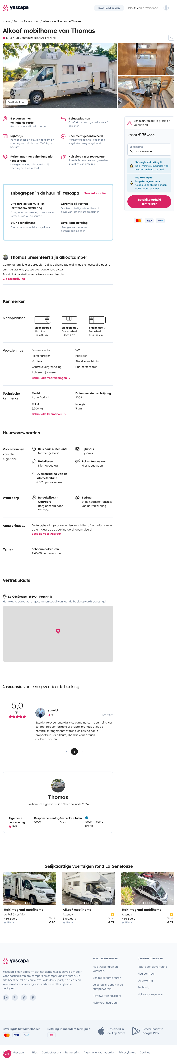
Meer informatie (95, 193)
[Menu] (169, 8)
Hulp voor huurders (105, 1002)
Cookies (145, 1052)
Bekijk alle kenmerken (47, 414)
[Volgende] (52, 888)
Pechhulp (143, 987)
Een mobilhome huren (107, 977)
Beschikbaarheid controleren (149, 201)
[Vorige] (7, 888)
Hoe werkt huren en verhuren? (105, 969)
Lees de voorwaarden (47, 533)
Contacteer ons (52, 1052)
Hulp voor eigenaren (151, 994)
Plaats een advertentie (152, 966)
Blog (35, 1052)
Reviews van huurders (107, 995)
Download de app (109, 8)
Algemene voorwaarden (99, 1052)
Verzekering (145, 980)
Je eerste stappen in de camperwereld (108, 986)
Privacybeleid (127, 1052)
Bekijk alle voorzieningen (50, 378)
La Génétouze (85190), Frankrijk (36, 37)
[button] (7, 1054)
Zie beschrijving (14, 278)
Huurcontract (146, 973)
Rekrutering (72, 1052)
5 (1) (9, 37)
